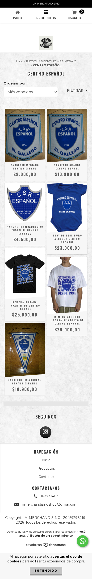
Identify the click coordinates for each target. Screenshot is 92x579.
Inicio (19, 61)
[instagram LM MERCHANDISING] (45, 432)
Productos (46, 468)
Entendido (46, 570)
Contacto (46, 477)
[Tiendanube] (46, 546)
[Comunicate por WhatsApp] (82, 541)
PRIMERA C (67, 61)
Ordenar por (15, 83)
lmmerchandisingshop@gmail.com (49, 504)
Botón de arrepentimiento (51, 535)
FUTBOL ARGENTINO (41, 61)
